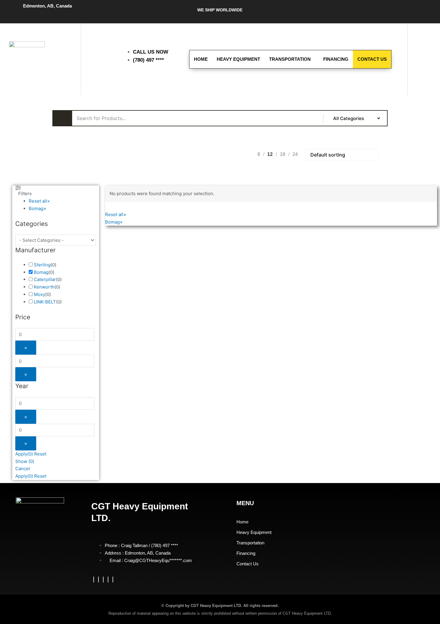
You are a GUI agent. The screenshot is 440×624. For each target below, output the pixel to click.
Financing (335, 59)
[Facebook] (93, 579)
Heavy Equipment (238, 59)
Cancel (22, 468)
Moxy (39, 294)
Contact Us (372, 59)
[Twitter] (98, 579)
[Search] (428, 75)
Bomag (41, 272)
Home (201, 59)
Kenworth (44, 287)
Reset (40, 454)
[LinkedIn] (103, 579)
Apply (24, 454)
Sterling (42, 265)
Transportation (290, 59)
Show (24, 461)
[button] (424, 39)
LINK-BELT (45, 302)
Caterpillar (45, 279)
